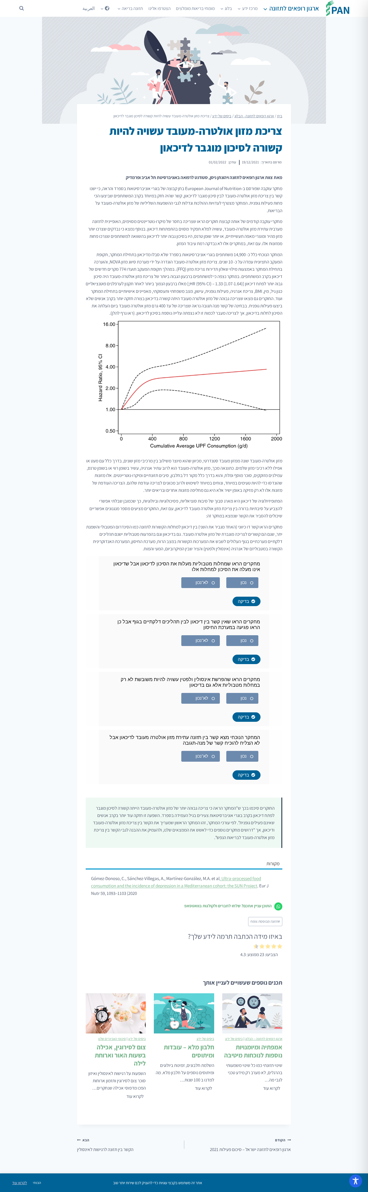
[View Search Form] (21, 8)
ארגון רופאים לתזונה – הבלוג (263, 1038)
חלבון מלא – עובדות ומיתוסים (189, 1051)
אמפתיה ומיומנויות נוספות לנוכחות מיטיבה (253, 1051)
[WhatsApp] (278, 906)
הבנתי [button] (37, 1182)
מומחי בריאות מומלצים (195, 8)
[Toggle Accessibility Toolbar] (356, 1181)
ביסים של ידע (234, 1038)
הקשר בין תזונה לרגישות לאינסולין (105, 1145)
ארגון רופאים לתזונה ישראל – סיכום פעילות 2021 (250, 1145)
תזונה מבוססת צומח (265, 921)
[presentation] (252, 1013)
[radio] (279, 947)
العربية (88, 8)
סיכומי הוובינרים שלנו (112, 1038)
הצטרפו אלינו (159, 8)
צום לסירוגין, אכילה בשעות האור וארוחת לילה (120, 1055)
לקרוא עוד (270, 1089)
